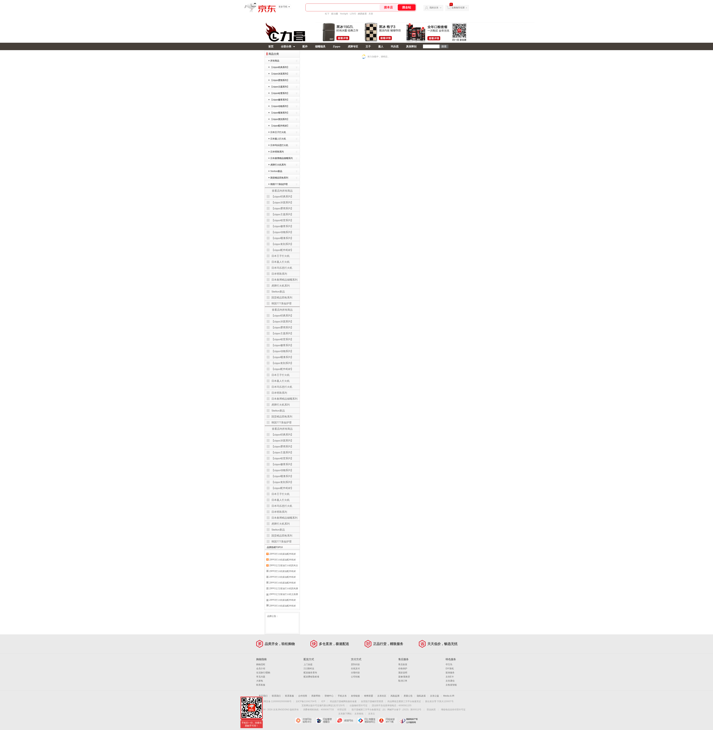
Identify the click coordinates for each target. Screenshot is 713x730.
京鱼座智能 (451, 685)
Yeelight (344, 13)
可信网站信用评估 (304, 721)
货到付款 (355, 664)
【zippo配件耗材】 (279, 125)
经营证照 (341, 709)
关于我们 (263, 696)
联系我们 (276, 696)
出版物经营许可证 (358, 705)
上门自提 (308, 664)
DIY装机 (450, 668)
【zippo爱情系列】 (279, 80)
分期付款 (355, 672)
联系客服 (260, 685)
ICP (323, 701)
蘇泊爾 (334, 13)
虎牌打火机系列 (278, 164)
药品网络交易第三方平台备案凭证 (404, 701)
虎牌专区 (353, 46)
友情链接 (355, 696)
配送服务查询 (310, 672)
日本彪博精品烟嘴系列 (281, 158)
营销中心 (329, 696)
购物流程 (260, 664)
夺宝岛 (449, 664)
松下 (327, 13)
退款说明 (402, 672)
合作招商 (302, 696)
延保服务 (450, 672)
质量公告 (408, 696)
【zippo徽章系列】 (279, 99)
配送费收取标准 (311, 676)
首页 (271, 46)
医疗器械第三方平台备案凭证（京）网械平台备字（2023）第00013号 (386, 709)
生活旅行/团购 (263, 672)
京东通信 (450, 680)
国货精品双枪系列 (279, 177)
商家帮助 (315, 696)
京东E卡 (450, 676)
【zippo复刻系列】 (279, 119)
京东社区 (381, 696)
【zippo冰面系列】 (279, 73)
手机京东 (342, 696)
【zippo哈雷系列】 (279, 93)
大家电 (259, 680)
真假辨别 (411, 46)
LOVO (353, 13)
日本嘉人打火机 (278, 138)
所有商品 (274, 60)
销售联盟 (368, 696)
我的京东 (433, 7)
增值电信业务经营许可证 (453, 709)
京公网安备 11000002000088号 (275, 701)
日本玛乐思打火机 (279, 145)
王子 (368, 46)
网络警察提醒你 (325, 721)
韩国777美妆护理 (279, 184)
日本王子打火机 (278, 132)
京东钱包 (358, 713)
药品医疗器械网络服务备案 (343, 701)
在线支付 (355, 668)
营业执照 (431, 709)
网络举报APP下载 (387, 721)
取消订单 (402, 680)
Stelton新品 (276, 171)
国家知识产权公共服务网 (408, 721)
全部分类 (286, 46)
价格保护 (402, 668)
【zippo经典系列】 (279, 67)
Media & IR (448, 696)
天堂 (371, 13)
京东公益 (434, 696)
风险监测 (394, 696)
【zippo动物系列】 (279, 106)
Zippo (336, 46)
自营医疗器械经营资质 (372, 701)
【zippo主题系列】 (279, 86)
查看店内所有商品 (282, 190)
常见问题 (260, 676)
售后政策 (402, 664)
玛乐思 (395, 46)
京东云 (371, 713)
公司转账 (355, 676)
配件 (305, 46)
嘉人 (380, 46)
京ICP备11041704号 (306, 701)
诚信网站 (346, 721)
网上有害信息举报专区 (367, 721)
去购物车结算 (458, 7)
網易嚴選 (362, 13)
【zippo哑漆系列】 (279, 112)
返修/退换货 (404, 676)
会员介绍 (260, 668)
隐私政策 (421, 696)
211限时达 (309, 668)
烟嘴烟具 (320, 46)
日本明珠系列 (277, 151)
